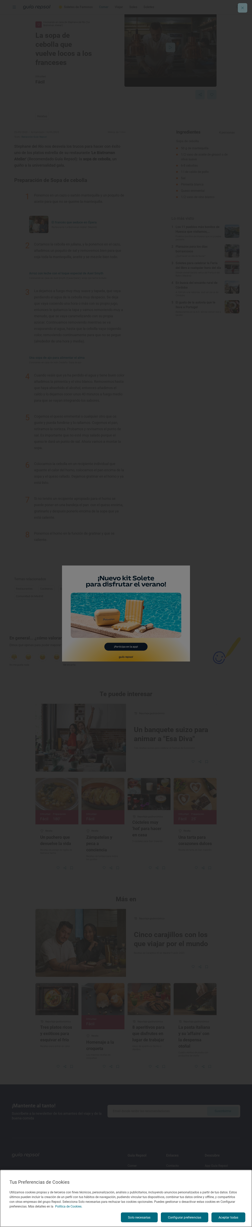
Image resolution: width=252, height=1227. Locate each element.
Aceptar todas (228, 1217)
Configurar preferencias (184, 1217)
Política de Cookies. (68, 1206)
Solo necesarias (139, 1217)
